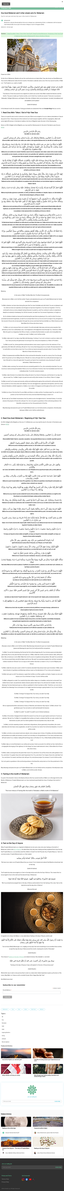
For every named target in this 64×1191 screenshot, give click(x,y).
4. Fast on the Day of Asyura (41, 36)
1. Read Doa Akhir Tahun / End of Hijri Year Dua (18, 33)
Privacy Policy (5, 1182)
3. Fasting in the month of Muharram (24, 36)
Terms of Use (5, 1179)
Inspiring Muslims (6, 1032)
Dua (13, 1009)
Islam (25, 1009)
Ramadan (4, 1023)
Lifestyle (4, 1038)
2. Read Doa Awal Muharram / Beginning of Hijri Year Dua (47, 33)
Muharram (5, 1009)
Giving (3, 1035)
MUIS (2, 127)
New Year (33, 1009)
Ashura (41, 1009)
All (2, 1016)
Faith (3, 1026)
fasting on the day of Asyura (16, 957)
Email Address (7, 990)
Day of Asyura (17, 849)
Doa (19, 1009)
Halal (3, 1029)
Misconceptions (5, 1042)
